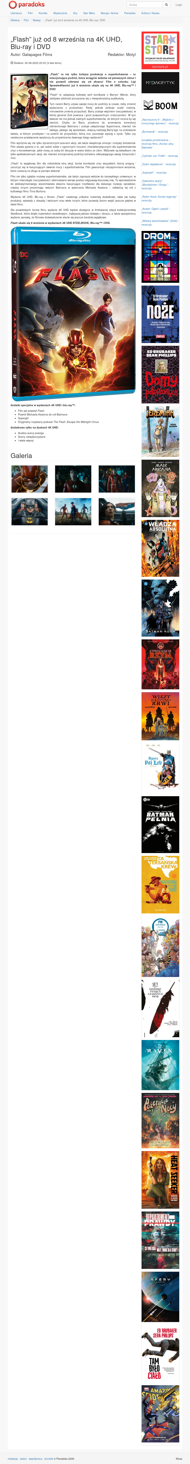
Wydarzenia (60, 13)
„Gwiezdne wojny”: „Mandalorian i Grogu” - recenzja (155, 184)
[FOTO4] (30, 511)
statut (23, 1458)
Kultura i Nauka (150, 13)
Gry (75, 13)
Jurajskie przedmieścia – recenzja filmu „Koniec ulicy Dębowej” (157, 143)
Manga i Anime (109, 13)
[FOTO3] (117, 479)
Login (179, 5)
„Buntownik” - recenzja (155, 131)
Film (30, 13)
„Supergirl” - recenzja (154, 172)
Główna (15, 20)
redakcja (13, 1458)
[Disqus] (73, 584)
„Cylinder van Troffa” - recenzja (160, 156)
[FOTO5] (73, 511)
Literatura (16, 13)
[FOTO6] (117, 511)
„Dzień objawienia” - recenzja (159, 164)
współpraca (35, 1458)
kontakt (49, 1458)
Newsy (37, 20)
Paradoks (129, 13)
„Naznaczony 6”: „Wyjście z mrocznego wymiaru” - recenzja (160, 121)
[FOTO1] (30, 479)
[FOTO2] (73, 479)
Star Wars (89, 13)
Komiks (43, 13)
